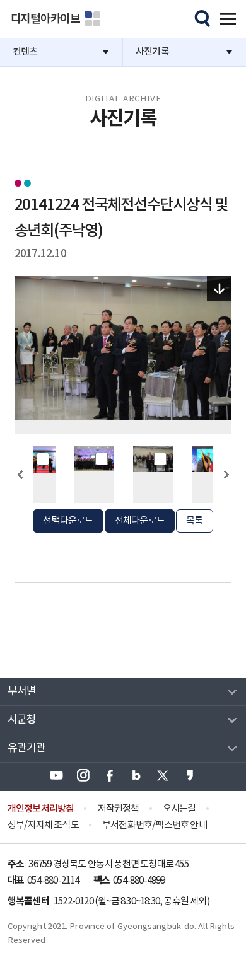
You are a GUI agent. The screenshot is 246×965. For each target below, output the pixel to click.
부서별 (22, 691)
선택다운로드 (68, 521)
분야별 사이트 (92, 18)
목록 (194, 521)
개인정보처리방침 (41, 808)
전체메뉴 (225, 17)
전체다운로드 (140, 521)
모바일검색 (200, 17)
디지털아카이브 (45, 19)
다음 (226, 497)
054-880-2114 (53, 880)
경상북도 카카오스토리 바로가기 (189, 775)
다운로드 (219, 288)
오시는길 (179, 809)
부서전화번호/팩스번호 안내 (154, 825)
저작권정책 (118, 809)
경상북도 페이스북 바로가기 (109, 775)
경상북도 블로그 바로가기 (136, 775)
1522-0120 (73, 901)
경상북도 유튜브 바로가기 (56, 775)
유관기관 (27, 748)
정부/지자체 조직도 (43, 825)
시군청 (22, 720)
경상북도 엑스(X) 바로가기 (162, 775)
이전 (20, 497)
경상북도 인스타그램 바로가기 (83, 775)
